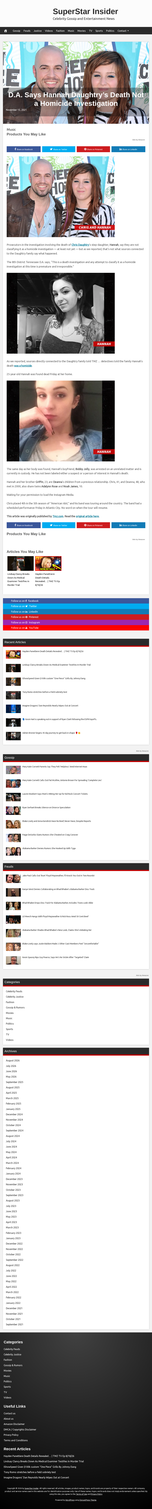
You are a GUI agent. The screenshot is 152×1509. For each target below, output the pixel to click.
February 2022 (13, 1297)
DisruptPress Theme (88, 1500)
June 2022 (11, 1276)
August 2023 (13, 1200)
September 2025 (14, 1082)
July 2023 (11, 1206)
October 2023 (13, 1190)
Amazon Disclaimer (14, 1424)
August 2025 (13, 1087)
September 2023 (14, 1195)
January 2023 (13, 1238)
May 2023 (11, 1216)
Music (71, 30)
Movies (81, 30)
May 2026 (11, 1076)
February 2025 (13, 1103)
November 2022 (14, 1249)
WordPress (69, 1500)
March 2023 (12, 1227)
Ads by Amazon (138, 140)
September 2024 (14, 1130)
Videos (49, 30)
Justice (38, 30)
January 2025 (13, 1109)
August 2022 (13, 1265)
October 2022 (13, 1254)
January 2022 (13, 1303)
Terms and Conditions (16, 1440)
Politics (110, 30)
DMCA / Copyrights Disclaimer (20, 1429)
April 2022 (11, 1286)
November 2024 (14, 1119)
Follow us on (24, 601)
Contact (122, 30)
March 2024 (12, 1163)
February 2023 (13, 1233)
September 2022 (14, 1260)
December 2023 (14, 1179)
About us (9, 1418)
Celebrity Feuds (14, 991)
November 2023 (14, 1184)
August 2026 (13, 1060)
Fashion (60, 30)
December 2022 (14, 1243)
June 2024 (11, 1146)
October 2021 (13, 1319)
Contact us (9, 1413)
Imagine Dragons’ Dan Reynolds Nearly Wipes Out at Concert (36, 1477)
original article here (87, 516)
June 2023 (11, 1211)
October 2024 (13, 1125)
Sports (99, 30)
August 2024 (13, 1136)
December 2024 (14, 1114)
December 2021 (14, 1308)
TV (90, 30)
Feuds (27, 30)
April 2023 (11, 1222)
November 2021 (14, 1313)
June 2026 (11, 1071)
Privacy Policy (11, 1435)
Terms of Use (81, 1494)
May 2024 (11, 1152)
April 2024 (11, 1157)
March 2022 (12, 1292)
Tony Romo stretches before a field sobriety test (30, 1472)
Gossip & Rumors (15, 1007)
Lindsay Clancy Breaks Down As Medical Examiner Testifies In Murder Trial (44, 1461)
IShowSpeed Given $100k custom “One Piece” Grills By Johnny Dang (40, 1466)
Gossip (16, 30)
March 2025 (12, 1098)
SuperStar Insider (85, 11)
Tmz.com (58, 516)
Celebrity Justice (14, 996)
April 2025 (11, 1092)
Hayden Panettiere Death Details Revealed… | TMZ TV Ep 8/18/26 (39, 1456)
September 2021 (14, 1324)
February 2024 (13, 1168)
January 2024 (13, 1173)
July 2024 (11, 1141)
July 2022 (11, 1270)
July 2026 (11, 1066)
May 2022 (11, 1281)
